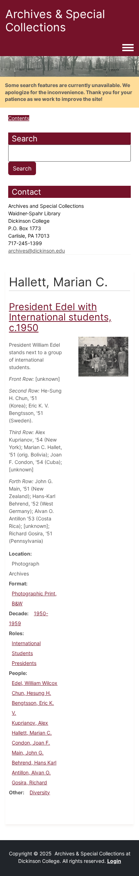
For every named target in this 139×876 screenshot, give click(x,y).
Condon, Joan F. (31, 743)
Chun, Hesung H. (31, 693)
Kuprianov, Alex (30, 723)
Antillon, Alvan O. (31, 772)
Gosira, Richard (29, 782)
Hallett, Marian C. (32, 733)
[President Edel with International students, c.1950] (103, 356)
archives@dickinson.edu (36, 251)
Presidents (24, 663)
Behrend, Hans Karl (34, 762)
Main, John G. (27, 753)
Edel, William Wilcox (34, 683)
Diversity (40, 792)
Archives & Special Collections (55, 20)
